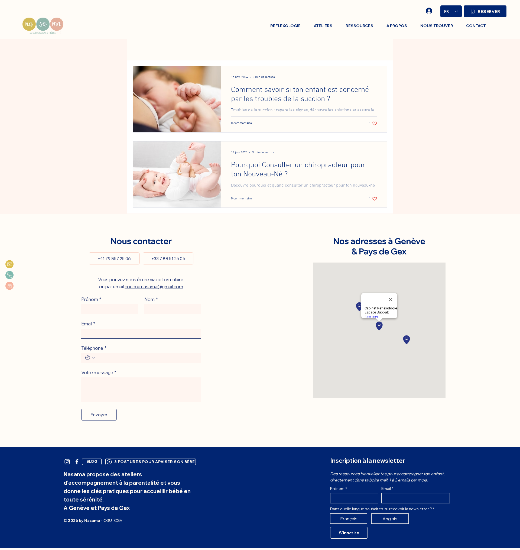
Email (88, 323)
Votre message (98, 372)
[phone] (9, 275)
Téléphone (93, 348)
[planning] (9, 286)
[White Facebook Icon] (76, 461)
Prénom (91, 299)
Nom (151, 299)
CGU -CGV (113, 520)
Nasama (92, 520)
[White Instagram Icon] (67, 461)
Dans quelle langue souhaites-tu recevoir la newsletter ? (382, 509)
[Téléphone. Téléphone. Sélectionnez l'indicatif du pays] (89, 358)
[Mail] (9, 264)
